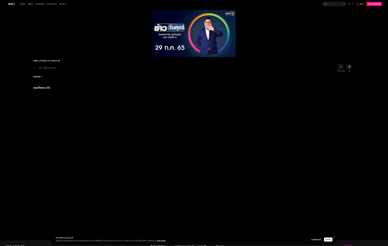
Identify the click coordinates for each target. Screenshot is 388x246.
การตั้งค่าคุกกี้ (316, 239)
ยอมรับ (328, 239)
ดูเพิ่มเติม (37, 76)
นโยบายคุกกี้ (161, 241)
